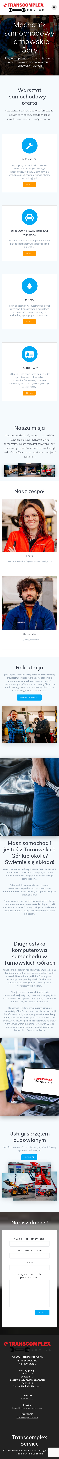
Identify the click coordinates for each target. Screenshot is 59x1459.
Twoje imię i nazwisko (29, 1239)
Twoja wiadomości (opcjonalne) (29, 1276)
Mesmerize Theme (33, 1453)
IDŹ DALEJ (29, 184)
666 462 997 (27, 1398)
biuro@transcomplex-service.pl (27, 1408)
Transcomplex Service (27, 1417)
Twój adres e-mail (29, 1251)
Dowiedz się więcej (29, 697)
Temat (29, 1262)
